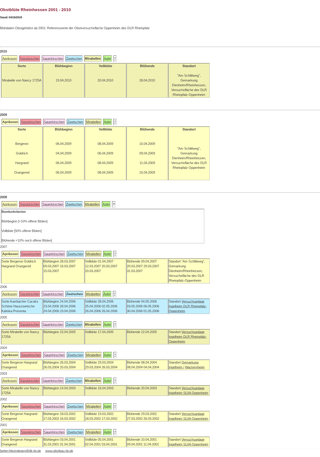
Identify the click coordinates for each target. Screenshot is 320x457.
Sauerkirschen (52, 58)
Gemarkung (190, 362)
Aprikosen (9, 58)
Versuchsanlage (193, 301)
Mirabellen (93, 122)
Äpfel (107, 58)
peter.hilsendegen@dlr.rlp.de (21, 451)
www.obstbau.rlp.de (59, 451)
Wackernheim (195, 367)
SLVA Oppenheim (195, 393)
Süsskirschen (29, 58)
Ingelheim (176, 306)
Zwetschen (74, 58)
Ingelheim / (176, 367)
